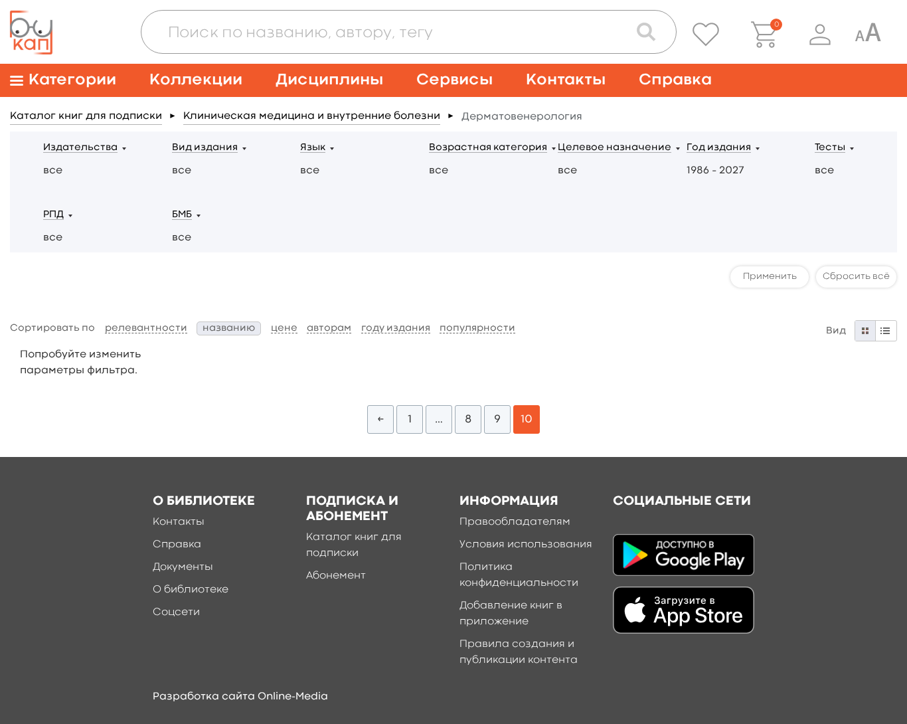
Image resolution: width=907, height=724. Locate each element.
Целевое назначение (614, 147)
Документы (183, 567)
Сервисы (454, 80)
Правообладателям (514, 522)
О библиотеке (190, 589)
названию (229, 328)
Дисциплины (329, 80)
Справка (675, 80)
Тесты (830, 147)
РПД (53, 215)
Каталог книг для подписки (86, 116)
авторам (329, 328)
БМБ (182, 215)
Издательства (80, 147)
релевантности (146, 328)
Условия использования (525, 544)
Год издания (719, 147)
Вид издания (205, 147)
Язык (312, 147)
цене (284, 328)
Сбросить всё (856, 276)
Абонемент (336, 576)
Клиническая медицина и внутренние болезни (311, 116)
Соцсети (176, 612)
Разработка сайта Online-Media (240, 696)
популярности (477, 328)
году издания (395, 328)
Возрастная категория (488, 147)
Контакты (566, 80)
